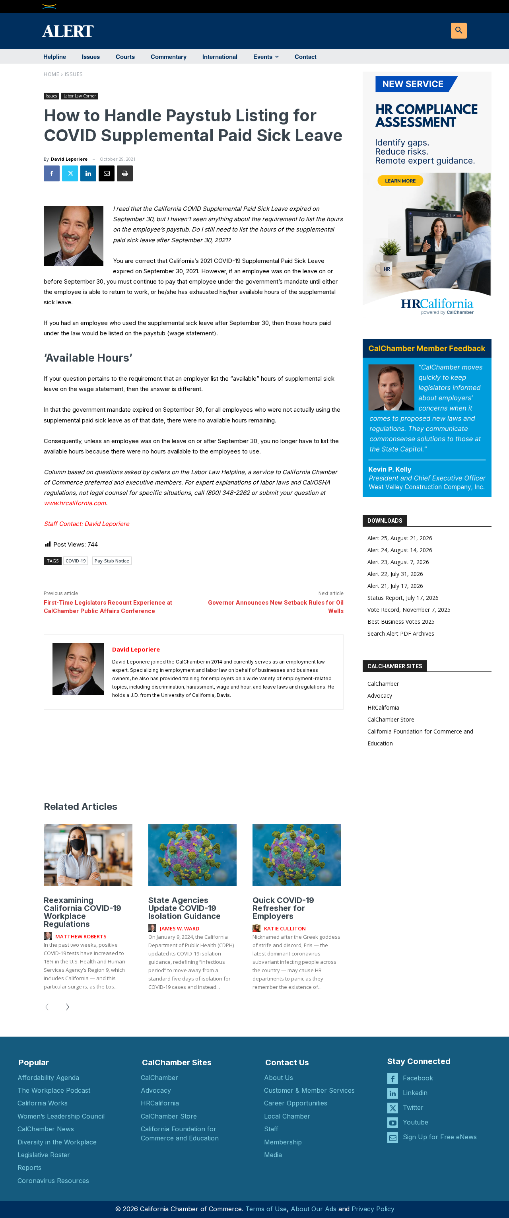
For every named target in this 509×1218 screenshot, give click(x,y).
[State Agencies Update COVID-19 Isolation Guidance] (192, 855)
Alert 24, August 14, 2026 (399, 550)
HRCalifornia (383, 707)
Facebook (418, 1078)
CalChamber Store (390, 719)
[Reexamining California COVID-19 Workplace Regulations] (88, 855)
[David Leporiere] (78, 672)
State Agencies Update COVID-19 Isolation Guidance (184, 908)
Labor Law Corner (80, 96)
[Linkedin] (88, 173)
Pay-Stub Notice (112, 561)
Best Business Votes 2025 (401, 621)
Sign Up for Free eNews (440, 1137)
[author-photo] (49, 936)
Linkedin (415, 1093)
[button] (459, 31)
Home (51, 74)
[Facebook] (52, 173)
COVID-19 (75, 561)
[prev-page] (50, 1007)
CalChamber (383, 683)
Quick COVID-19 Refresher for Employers (283, 908)
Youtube (415, 1122)
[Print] (125, 173)
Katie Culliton (285, 928)
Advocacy (379, 695)
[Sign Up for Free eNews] (392, 1137)
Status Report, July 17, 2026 (403, 597)
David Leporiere (69, 159)
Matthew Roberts (81, 936)
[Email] (107, 173)
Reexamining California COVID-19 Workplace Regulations (82, 912)
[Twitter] (70, 173)
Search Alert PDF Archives (400, 633)
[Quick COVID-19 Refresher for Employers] (297, 855)
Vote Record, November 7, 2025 (409, 609)
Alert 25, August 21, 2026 (399, 538)
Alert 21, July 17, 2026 (395, 586)
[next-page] (64, 1007)
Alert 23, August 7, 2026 (398, 562)
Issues (74, 74)
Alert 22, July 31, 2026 (395, 574)
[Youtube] (392, 1122)
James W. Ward (179, 928)
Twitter (413, 1107)
